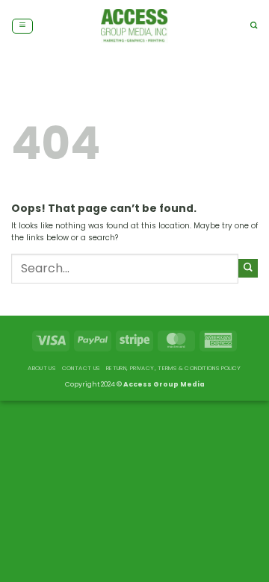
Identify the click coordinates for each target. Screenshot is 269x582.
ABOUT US (41, 368)
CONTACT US (81, 368)
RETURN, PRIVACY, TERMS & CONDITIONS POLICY (173, 368)
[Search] (254, 25)
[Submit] (248, 268)
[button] (22, 26)
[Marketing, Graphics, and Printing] (134, 26)
